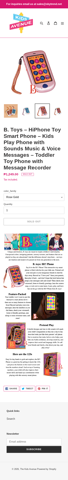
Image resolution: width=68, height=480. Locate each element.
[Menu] (62, 23)
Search (11, 418)
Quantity (8, 204)
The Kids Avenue (28, 469)
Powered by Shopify (46, 469)
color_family (10, 191)
